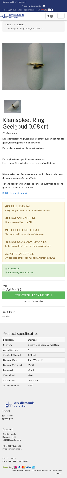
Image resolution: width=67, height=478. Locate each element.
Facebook (8, 415)
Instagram (8, 418)
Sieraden (6, 316)
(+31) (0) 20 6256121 (11, 10)
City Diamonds (9, 133)
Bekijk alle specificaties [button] (14, 193)
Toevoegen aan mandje (33, 295)
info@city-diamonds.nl (31, 10)
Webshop (19, 24)
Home (8, 24)
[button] (33, 301)
